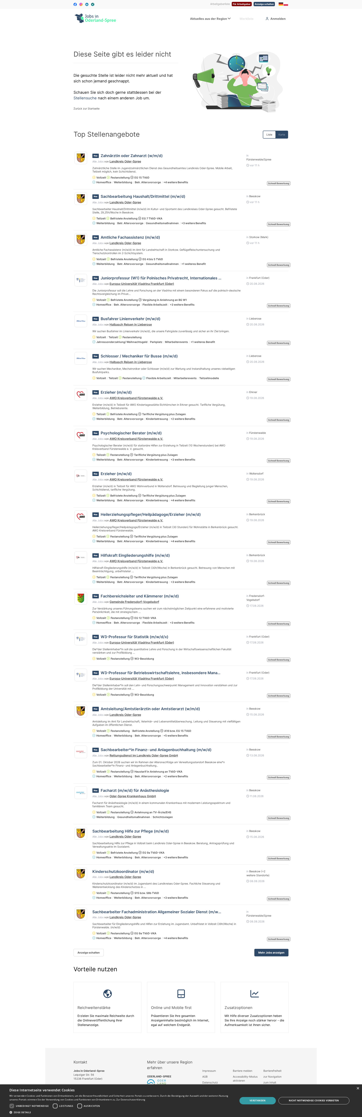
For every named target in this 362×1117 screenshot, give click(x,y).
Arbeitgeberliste (220, 3)
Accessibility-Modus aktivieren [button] (245, 1078)
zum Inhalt (269, 1082)
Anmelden (278, 19)
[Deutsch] (281, 3)
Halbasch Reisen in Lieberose (131, 324)
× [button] (357, 1088)
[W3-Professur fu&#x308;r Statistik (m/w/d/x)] (81, 639)
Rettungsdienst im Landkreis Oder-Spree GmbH (144, 755)
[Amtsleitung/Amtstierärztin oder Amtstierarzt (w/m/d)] (81, 711)
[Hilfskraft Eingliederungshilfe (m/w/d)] (81, 557)
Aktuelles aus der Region (208, 19)
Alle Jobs (98, 161)
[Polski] (286, 3)
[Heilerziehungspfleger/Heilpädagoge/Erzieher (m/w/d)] (81, 517)
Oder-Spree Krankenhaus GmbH (133, 796)
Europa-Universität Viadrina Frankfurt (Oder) (142, 283)
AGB (205, 1076)
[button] (120, 1112)
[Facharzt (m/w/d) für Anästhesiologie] (81, 793)
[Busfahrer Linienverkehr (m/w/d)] (81, 321)
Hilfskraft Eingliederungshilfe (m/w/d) (135, 555)
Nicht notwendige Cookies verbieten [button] (314, 1100)
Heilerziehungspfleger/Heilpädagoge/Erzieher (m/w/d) (151, 514)
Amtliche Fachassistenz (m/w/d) (130, 237)
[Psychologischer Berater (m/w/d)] (81, 435)
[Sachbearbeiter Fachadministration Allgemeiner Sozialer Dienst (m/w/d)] (81, 914)
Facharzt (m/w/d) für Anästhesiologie (135, 790)
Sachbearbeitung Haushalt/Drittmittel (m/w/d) (143, 196)
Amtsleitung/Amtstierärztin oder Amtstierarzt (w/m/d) (150, 709)
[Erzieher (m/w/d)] (81, 394)
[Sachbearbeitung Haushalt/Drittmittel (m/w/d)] (81, 198)
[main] (181, 538)
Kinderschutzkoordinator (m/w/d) (123, 871)
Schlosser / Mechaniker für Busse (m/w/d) (139, 356)
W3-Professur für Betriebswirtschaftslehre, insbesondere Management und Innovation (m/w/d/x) (190, 673)
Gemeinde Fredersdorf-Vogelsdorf (134, 601)
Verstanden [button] (258, 1100)
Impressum (209, 1070)
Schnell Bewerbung (278, 183)
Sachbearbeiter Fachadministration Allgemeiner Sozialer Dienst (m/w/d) (158, 912)
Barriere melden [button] (242, 1070)
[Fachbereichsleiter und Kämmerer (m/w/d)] (81, 598)
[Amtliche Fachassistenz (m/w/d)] (81, 239)
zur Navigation (272, 1076)
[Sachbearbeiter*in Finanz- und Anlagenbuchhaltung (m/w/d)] (81, 752)
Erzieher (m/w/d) (116, 392)
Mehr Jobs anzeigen (271, 952)
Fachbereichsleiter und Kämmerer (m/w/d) (140, 596)
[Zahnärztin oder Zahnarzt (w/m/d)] (81, 158)
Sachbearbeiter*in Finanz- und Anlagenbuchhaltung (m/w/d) (156, 749)
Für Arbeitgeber (242, 4)
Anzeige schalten (264, 4)
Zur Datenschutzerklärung (130, 1099)
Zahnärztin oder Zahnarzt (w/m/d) (132, 155)
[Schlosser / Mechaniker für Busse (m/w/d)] (81, 358)
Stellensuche (85, 98)
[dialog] (181, 1100)
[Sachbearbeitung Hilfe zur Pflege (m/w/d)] (81, 833)
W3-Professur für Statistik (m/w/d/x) (134, 637)
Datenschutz (210, 1082)
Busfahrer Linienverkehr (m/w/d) (130, 319)
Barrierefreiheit (272, 1070)
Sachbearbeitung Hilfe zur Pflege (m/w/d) (130, 831)
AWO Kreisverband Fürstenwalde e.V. (136, 397)
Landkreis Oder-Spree (125, 161)
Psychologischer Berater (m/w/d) (131, 433)
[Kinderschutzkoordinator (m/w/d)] (81, 874)
